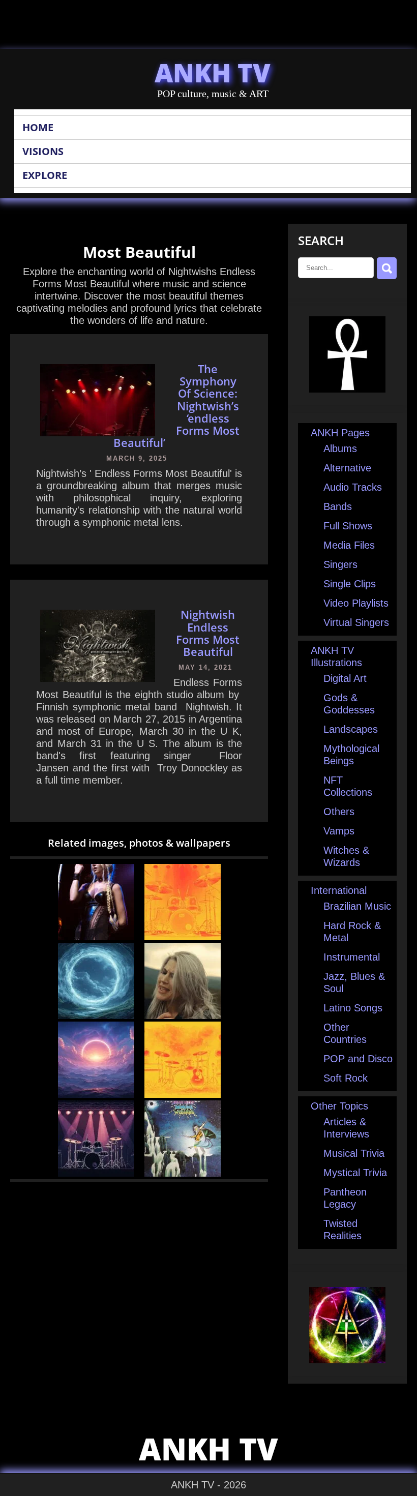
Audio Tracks (352, 487)
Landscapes (350, 729)
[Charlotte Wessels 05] (182, 1015)
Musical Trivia (353, 1153)
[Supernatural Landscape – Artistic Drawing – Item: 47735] (96, 1094)
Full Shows (347, 525)
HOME (37, 127)
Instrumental (351, 957)
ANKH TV (213, 72)
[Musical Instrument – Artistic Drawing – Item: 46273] (96, 1173)
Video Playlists (356, 603)
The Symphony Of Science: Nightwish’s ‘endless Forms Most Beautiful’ (176, 405)
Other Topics (339, 1106)
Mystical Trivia (355, 1172)
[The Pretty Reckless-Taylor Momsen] (96, 936)
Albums (340, 448)
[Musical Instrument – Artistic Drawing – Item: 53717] (182, 1094)
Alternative (347, 467)
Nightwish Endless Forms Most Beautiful (208, 633)
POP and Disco (358, 1058)
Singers (340, 564)
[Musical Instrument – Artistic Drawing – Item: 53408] (182, 936)
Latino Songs (352, 1007)
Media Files (349, 545)
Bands (337, 506)
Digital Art (345, 678)
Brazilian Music (357, 906)
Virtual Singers (356, 622)
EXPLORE (44, 175)
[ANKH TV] (347, 389)
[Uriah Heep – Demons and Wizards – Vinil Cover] (182, 1173)
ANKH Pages (340, 432)
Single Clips (349, 583)
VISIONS (43, 151)
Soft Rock (345, 1078)
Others (338, 811)
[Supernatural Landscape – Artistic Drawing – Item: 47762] (96, 1015)
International (339, 890)
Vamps (338, 830)
